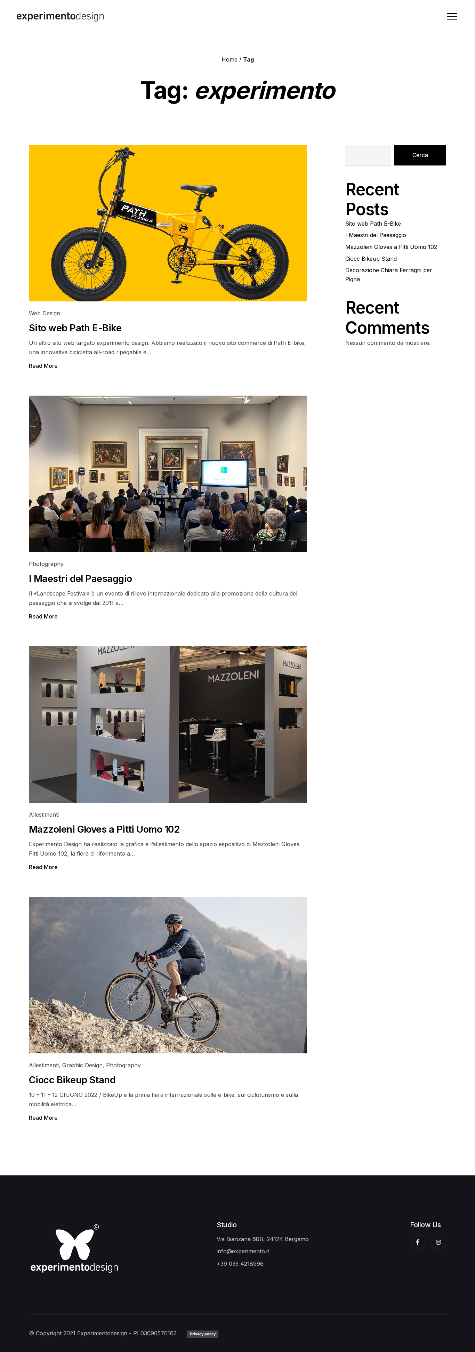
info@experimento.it (243, 1251)
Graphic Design (82, 1065)
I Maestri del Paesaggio (80, 578)
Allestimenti (44, 814)
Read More (43, 365)
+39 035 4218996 (240, 1263)
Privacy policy (203, 1333)
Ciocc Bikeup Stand (72, 1080)
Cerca (420, 155)
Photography (46, 563)
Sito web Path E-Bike (75, 328)
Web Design (44, 313)
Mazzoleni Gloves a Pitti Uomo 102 (104, 829)
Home (230, 59)
